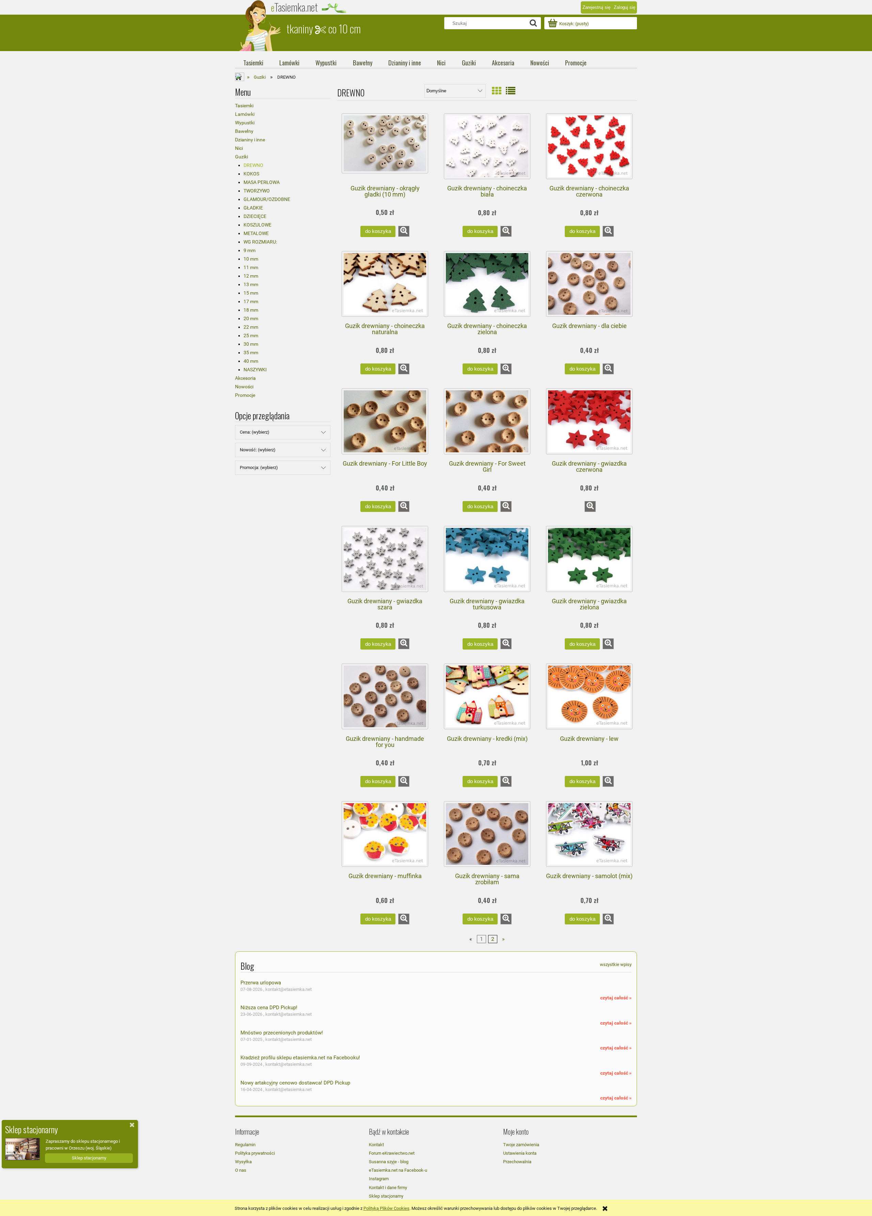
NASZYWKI (255, 369)
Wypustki (244, 122)
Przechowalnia (517, 1161)
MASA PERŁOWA (262, 182)
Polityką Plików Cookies (386, 1208)
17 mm (251, 301)
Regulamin (245, 1144)
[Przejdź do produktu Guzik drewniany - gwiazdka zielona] (589, 559)
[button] (403, 231)
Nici (239, 148)
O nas (240, 1170)
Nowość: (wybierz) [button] (258, 449)
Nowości (244, 386)
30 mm (251, 344)
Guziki (241, 156)
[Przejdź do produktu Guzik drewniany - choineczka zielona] (487, 284)
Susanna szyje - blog (388, 1161)
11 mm (251, 267)
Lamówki (244, 114)
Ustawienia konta (519, 1153)
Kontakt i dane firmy (388, 1187)
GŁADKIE (253, 208)
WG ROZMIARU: (260, 242)
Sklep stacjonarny (386, 1196)
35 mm (251, 352)
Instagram (379, 1178)
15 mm (251, 293)
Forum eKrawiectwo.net (392, 1153)
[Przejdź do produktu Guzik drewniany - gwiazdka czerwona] (589, 421)
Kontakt (376, 1144)
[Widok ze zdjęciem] (496, 91)
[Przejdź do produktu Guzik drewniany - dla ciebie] (589, 284)
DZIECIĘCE (255, 216)
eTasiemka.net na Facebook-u (398, 1170)
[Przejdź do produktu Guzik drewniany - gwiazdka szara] (385, 559)
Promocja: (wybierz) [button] (259, 467)
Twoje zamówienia (521, 1144)
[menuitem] (253, 62)
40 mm (251, 361)
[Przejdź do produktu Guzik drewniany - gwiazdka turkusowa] (487, 559)
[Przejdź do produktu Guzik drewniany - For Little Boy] (385, 421)
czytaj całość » (616, 997)
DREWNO (253, 165)
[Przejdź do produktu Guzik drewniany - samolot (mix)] (589, 834)
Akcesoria (245, 378)
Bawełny (244, 131)
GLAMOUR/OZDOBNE (267, 199)
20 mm (251, 318)
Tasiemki (244, 105)
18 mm (251, 310)
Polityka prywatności (255, 1153)
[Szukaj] (533, 23)
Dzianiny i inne (250, 139)
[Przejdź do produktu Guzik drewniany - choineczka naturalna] (385, 284)
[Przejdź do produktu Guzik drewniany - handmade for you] (385, 697)
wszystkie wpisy (616, 964)
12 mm (251, 276)
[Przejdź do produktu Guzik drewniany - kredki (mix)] (487, 697)
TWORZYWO (257, 190)
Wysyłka (243, 1161)
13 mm (251, 284)
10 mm (251, 259)
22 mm (251, 327)
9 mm (249, 250)
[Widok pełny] (510, 91)
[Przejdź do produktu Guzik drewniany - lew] (589, 697)
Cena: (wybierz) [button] (254, 432)
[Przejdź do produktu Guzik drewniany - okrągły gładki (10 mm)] (385, 146)
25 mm (251, 335)
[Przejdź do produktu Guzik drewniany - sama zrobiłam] (487, 834)
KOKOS (251, 173)
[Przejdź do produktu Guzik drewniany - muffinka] (385, 834)
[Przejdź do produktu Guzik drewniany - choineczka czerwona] (589, 146)
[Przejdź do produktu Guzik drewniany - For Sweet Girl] (487, 421)
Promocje (245, 395)
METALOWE (256, 233)
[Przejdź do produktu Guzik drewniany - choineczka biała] (487, 146)
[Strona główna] (260, 25)
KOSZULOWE (257, 225)
